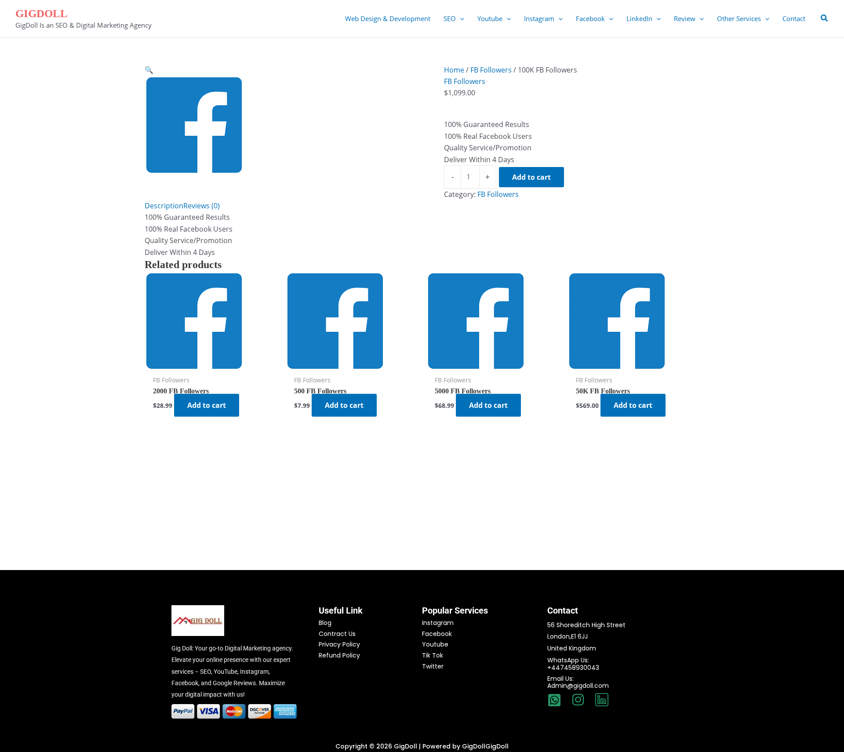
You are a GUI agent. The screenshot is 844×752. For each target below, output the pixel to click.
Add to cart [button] (206, 405)
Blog (325, 622)
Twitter (433, 666)
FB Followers (491, 70)
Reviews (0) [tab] (201, 206)
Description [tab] (164, 206)
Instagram (438, 622)
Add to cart (531, 177)
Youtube (435, 644)
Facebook (437, 633)
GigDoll (41, 13)
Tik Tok (432, 655)
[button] (460, 18)
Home (454, 70)
